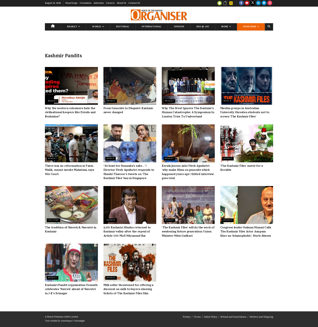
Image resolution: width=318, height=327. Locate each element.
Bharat (72, 27)
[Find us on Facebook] (241, 3)
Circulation (85, 3)
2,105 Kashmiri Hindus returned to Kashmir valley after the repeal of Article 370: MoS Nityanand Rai (127, 231)
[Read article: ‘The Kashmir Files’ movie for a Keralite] (246, 143)
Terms (197, 317)
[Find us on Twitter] (252, 3)
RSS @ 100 (203, 27)
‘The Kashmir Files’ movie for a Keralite (241, 168)
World (96, 27)
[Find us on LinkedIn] (258, 3)
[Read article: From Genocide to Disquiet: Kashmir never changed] (129, 86)
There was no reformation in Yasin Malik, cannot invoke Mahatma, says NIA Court (69, 170)
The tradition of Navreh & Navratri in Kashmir (70, 229)
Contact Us (134, 3)
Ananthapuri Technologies (73, 321)
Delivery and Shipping (261, 317)
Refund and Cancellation (233, 317)
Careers (110, 3)
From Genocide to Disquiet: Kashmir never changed (128, 110)
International (152, 27)
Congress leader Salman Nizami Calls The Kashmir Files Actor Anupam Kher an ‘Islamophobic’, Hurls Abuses (245, 231)
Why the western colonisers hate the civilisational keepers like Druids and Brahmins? (70, 112)
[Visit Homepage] (159, 14)
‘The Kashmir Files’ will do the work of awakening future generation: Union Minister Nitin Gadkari (188, 231)
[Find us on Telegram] (264, 3)
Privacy (186, 317)
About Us (121, 3)
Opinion (179, 27)
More (224, 27)
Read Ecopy (71, 3)
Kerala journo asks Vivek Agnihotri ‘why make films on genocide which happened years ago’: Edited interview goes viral (188, 172)
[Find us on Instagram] (269, 3)
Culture (53, 220)
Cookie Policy (210, 317)
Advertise (99, 3)
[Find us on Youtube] (247, 3)
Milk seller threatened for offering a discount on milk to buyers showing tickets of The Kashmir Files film (128, 289)
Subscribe (249, 27)
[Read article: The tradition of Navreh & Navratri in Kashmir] (71, 205)
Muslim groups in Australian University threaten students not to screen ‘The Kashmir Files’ (244, 112)
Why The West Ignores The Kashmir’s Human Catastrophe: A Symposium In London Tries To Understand (188, 112)
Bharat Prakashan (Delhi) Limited (62, 317)
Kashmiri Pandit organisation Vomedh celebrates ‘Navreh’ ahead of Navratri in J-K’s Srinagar (71, 289)
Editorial (122, 27)
